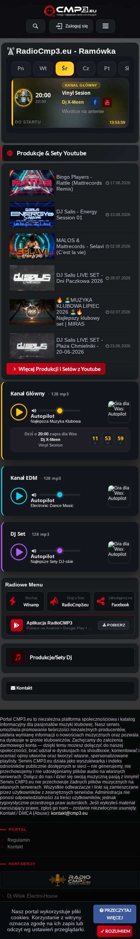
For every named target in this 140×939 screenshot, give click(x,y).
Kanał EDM (35, 477)
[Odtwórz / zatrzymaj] (18, 412)
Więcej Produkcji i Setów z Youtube (59, 369)
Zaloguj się (76, 26)
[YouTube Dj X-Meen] (107, 102)
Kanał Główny (39, 393)
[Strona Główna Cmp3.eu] (70, 10)
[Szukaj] (35, 26)
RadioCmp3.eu (44, 51)
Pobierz (116, 625)
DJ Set (29, 533)
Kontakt (15, 846)
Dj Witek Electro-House (32, 896)
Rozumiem (117, 931)
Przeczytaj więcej (118, 913)
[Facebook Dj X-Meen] (95, 102)
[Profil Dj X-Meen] (23, 97)
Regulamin (18, 840)
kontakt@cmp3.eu (69, 813)
